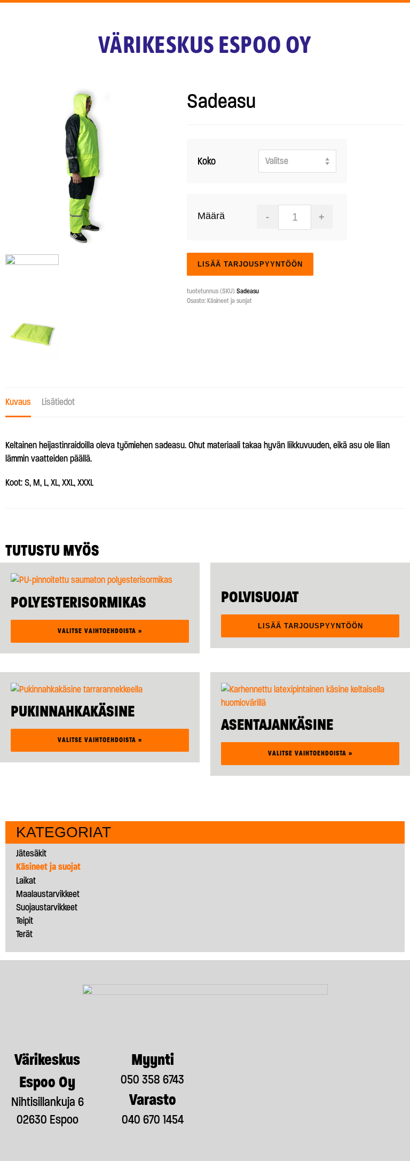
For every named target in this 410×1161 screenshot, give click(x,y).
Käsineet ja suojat (229, 301)
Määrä (211, 216)
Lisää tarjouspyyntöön (250, 264)
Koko (207, 161)
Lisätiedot (58, 402)
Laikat (26, 880)
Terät (24, 934)
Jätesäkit (31, 853)
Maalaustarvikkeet (48, 894)
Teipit (24, 920)
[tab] (18, 402)
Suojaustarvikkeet (46, 907)
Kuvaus (18, 402)
